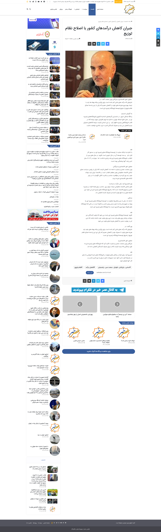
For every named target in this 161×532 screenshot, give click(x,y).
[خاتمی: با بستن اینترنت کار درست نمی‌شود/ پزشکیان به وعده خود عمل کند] (55, 231)
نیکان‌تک (73, 529)
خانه (129, 21)
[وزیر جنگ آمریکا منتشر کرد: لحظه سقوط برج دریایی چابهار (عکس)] (55, 289)
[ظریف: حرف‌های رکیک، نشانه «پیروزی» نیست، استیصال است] (55, 370)
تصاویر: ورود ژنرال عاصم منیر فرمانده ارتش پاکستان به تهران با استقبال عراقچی (37, 344)
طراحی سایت (86, 529)
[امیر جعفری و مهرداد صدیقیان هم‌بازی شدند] (52, 501)
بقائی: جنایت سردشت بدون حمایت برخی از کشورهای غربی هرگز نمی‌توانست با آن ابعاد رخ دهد (37, 298)
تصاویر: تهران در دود (43, 435)
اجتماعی (77, 9)
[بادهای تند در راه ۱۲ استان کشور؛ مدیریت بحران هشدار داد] (52, 469)
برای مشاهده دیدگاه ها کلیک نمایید (98, 351)
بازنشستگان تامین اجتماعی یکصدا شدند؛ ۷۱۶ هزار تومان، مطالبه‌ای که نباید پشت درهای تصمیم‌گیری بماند (37, 68)
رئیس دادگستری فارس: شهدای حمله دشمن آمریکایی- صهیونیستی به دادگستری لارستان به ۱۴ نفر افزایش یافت (37, 391)
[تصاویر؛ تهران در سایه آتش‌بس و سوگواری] (55, 358)
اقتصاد (92, 9)
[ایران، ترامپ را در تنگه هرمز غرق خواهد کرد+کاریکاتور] (55, 324)
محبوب (43, 460)
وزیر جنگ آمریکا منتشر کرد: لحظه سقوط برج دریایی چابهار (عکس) (37, 286)
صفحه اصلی (100, 9)
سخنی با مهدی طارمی (79, 341)
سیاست (85, 9)
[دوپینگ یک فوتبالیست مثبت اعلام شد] (127, 137)
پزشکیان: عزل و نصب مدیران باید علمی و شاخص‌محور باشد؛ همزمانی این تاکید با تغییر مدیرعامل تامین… (37, 112)
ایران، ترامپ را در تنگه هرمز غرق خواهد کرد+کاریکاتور (38, 321)
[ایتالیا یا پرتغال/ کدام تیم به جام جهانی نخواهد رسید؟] (99, 332)
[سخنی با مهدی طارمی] (74, 332)
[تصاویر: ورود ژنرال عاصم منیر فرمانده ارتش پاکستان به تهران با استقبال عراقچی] (55, 347)
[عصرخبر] (129, 9)
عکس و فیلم (53, 9)
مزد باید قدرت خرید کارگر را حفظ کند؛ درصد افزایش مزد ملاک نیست (38, 59)
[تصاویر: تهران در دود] (55, 439)
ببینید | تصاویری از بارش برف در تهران (38, 423)
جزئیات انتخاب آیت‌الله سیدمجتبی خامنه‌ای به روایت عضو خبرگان (39, 401)
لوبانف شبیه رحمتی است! (127, 341)
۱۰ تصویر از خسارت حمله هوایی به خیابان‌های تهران (39, 447)
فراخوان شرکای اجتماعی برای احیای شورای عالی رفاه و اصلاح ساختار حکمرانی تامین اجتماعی (37, 77)
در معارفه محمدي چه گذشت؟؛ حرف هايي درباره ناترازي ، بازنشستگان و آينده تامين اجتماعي (37, 129)
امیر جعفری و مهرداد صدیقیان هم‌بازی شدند (38, 500)
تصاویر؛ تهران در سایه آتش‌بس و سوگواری (39, 355)
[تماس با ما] (27, 1)
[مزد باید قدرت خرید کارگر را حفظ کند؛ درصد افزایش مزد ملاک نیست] (55, 60)
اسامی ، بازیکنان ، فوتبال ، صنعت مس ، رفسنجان (114, 267)
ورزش (61, 9)
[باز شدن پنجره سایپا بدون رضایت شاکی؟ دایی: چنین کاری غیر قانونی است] (92, 137)
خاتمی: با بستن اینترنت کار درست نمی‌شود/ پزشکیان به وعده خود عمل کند (37, 228)
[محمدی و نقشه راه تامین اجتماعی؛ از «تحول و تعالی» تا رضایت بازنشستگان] (55, 95)
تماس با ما (29, 523)
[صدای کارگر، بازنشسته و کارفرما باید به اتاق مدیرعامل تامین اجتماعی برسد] (55, 86)
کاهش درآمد (90, 267)
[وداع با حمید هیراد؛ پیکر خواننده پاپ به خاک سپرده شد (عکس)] (55, 416)
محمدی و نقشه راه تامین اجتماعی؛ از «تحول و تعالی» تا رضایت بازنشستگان (38, 93)
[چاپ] (89, 44)
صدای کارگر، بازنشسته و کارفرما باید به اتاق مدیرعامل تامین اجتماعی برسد (38, 85)
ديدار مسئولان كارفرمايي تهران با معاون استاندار (37, 508)
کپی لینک (89, 272)
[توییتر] (103, 44)
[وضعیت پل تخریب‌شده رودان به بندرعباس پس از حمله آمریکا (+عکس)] (55, 278)
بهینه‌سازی (79, 529)
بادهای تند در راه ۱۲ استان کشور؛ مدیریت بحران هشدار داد (37, 468)
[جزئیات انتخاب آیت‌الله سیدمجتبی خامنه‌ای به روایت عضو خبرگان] (55, 404)
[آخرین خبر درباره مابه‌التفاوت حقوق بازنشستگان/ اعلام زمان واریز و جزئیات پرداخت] (52, 492)
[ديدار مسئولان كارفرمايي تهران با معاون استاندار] (52, 509)
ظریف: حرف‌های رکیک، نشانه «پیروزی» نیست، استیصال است (38, 367)
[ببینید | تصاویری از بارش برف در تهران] (55, 428)
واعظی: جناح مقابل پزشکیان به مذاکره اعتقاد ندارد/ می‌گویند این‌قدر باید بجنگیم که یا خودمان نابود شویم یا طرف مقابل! (37, 241)
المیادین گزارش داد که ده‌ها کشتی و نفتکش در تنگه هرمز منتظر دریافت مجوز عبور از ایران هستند (37, 252)
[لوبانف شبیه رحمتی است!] (123, 332)
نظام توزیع (78, 267)
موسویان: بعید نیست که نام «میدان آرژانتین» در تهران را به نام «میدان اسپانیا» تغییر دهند (39, 264)
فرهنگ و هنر (68, 9)
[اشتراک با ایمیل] (94, 44)
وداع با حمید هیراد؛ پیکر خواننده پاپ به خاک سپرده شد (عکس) (38, 413)
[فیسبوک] (107, 44)
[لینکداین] (98, 44)
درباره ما (40, 523)
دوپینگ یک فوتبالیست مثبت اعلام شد (110, 135)
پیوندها (35, 523)
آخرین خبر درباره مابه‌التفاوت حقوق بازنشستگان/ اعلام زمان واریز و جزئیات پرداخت (93, 1)
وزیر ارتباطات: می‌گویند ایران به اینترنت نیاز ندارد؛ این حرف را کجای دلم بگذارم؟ (37, 332)
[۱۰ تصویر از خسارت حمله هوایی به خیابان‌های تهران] (55, 451)
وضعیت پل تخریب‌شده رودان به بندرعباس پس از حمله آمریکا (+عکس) (38, 274)
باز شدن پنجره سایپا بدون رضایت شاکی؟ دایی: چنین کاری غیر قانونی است (76, 137)
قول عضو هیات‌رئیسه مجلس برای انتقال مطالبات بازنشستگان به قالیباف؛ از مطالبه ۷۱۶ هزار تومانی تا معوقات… (37, 103)
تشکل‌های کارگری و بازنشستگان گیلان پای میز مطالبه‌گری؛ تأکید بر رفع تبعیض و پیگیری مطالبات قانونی (37, 121)
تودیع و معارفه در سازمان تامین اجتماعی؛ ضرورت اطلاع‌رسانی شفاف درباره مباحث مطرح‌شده (37, 138)
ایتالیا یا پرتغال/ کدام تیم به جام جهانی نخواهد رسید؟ (100, 341)
